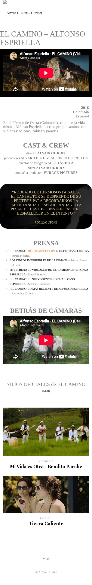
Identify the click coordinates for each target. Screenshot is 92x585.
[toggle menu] (86, 13)
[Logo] (22, 13)
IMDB (46, 390)
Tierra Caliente (46, 523)
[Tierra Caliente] (46, 494)
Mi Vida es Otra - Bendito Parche (46, 466)
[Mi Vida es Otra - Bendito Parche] (46, 432)
